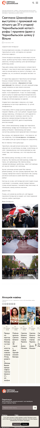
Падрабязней (16, 424)
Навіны (4, 415)
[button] (36, 345)
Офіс (16, 415)
